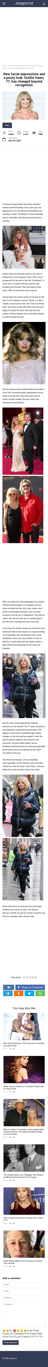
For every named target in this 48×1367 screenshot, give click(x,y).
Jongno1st (24, 3)
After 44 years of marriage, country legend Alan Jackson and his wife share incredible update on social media (23, 1131)
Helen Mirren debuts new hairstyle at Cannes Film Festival (22, 1262)
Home (4, 66)
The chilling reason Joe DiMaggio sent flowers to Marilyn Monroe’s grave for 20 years (23, 1176)
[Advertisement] (24, 38)
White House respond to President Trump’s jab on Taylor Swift (23, 1087)
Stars (7, 125)
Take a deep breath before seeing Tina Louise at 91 (23, 1219)
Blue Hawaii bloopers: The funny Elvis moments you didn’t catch (23, 1044)
